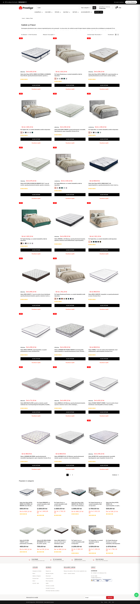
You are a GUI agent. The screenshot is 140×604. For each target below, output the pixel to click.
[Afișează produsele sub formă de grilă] (115, 34)
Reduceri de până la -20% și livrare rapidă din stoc (75, 571)
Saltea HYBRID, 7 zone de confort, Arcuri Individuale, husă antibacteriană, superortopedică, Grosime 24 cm (102, 350)
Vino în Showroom (131, 2)
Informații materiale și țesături (52, 590)
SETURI (75, 12)
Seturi (34, 580)
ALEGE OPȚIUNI (36, 85)
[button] (24, 79)
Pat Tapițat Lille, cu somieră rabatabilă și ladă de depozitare (35, 129)
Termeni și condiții (50, 585)
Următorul (114, 474)
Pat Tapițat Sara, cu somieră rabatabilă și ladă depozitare (102, 238)
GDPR (47, 583)
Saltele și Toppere (37, 576)
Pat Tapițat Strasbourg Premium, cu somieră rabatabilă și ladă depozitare (69, 295)
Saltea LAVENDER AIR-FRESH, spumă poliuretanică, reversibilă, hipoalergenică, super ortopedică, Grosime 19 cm (35, 457)
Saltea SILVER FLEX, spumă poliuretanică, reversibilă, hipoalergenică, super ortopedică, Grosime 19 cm (101, 457)
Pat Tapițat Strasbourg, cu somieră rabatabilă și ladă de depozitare (68, 75)
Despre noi (48, 571)
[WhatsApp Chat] (136, 595)
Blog (102, 602)
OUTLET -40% (98, 12)
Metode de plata (49, 573)
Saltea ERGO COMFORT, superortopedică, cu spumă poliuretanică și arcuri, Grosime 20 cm (33, 350)
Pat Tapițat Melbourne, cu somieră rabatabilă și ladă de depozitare (68, 184)
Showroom (48, 576)
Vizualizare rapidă (36, 89)
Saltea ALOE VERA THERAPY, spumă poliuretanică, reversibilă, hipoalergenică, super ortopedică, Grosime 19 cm (69, 130)
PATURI (57, 12)
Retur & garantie (49, 580)
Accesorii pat (35, 578)
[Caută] (94, 7)
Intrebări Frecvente (50, 588)
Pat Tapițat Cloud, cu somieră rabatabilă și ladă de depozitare (60, 504)
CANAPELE (37, 12)
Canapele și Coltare (37, 571)
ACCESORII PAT (85, 12)
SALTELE (65, 12)
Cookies (105, 602)
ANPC (110, 602)
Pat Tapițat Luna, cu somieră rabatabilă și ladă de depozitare (78, 542)
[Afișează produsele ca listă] (118, 34)
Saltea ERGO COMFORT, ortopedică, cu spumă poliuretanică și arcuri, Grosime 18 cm (103, 295)
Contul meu (102, 8)
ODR (113, 602)
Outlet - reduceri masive (69, 573)
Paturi (34, 573)
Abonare (110, 597)
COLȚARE (48, 12)
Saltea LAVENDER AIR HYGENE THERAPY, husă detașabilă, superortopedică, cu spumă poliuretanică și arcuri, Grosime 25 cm (70, 350)
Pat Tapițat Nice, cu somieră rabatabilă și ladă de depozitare (103, 129)
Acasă (23, 18)
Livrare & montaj (49, 578)
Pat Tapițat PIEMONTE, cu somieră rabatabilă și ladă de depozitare (43, 504)
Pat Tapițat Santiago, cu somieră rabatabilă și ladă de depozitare (33, 239)
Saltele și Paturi (29, 18)
